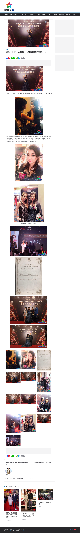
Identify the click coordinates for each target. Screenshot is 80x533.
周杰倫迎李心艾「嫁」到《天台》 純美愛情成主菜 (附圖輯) (28, 515)
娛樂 (6, 49)
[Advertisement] (28, 63)
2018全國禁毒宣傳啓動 (45, 503)
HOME (6, 14)
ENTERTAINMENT (13, 14)
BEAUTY (26, 14)
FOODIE (43, 14)
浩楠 (13, 55)
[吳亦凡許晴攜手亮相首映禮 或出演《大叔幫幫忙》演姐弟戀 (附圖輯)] (11, 490)
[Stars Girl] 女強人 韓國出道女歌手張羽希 (42, 462)
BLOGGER (68, 14)
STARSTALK (61, 14)
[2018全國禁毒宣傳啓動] (45, 490)
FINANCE (55, 14)
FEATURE (38, 14)
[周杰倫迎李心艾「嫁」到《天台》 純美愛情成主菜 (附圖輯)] (28, 490)
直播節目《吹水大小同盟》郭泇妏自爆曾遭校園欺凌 (17, 463)
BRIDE (22, 14)
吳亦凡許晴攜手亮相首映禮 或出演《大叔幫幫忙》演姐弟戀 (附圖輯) (12, 515)
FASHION (32, 14)
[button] (18, 14)
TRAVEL (48, 14)
